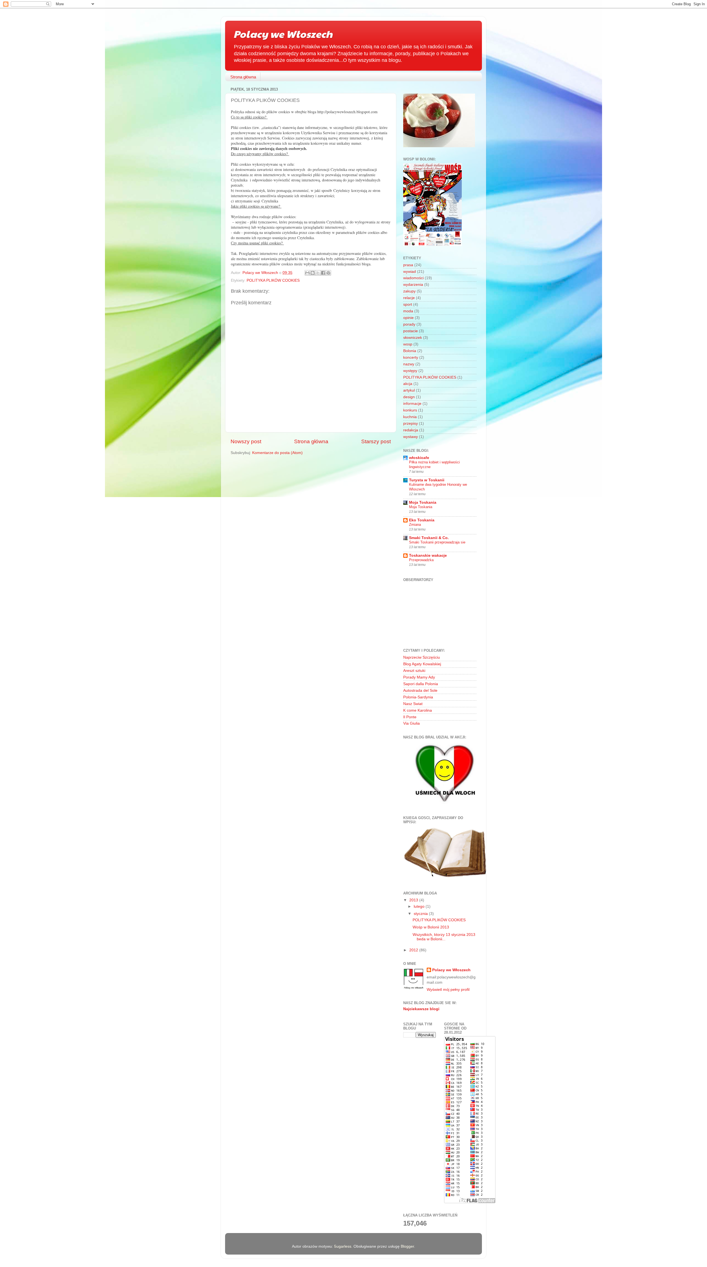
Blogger (407, 1246)
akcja (407, 384)
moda (408, 311)
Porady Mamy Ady (419, 677)
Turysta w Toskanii (426, 480)
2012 (414, 950)
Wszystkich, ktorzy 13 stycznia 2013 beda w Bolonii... (444, 937)
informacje (412, 404)
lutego (420, 906)
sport (407, 304)
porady (409, 324)
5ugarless (342, 1246)
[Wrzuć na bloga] (312, 273)
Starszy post (376, 441)
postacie (410, 331)
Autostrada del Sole (420, 690)
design (409, 397)
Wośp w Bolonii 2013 (431, 927)
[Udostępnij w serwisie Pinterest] (328, 273)
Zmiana (415, 524)
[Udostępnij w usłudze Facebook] (323, 273)
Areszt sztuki (414, 671)
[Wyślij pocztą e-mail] (307, 273)
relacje (409, 298)
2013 (414, 900)
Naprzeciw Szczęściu (421, 657)
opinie (408, 318)
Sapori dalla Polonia (420, 684)
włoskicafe (419, 458)
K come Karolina (417, 710)
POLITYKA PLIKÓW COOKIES (273, 280)
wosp (407, 344)
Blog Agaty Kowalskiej (422, 664)
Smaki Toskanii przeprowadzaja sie (437, 542)
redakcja (410, 430)
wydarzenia (413, 285)
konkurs (410, 410)
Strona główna (243, 77)
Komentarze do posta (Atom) (277, 453)
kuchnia (410, 417)
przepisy (410, 423)
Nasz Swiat (413, 704)
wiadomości (413, 278)
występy (410, 371)
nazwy (408, 364)
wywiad (409, 272)
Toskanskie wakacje (428, 555)
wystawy (410, 437)
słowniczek (412, 338)
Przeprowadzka (421, 560)
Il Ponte (409, 717)
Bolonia (409, 351)
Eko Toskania (421, 520)
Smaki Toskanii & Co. (429, 538)
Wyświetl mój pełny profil (448, 990)
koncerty (410, 357)
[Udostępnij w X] (318, 273)
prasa (408, 265)
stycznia (421, 914)
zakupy (409, 291)
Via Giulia (411, 723)
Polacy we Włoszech (283, 34)
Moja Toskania (422, 502)
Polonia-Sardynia (418, 697)
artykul (409, 390)
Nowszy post (246, 441)
